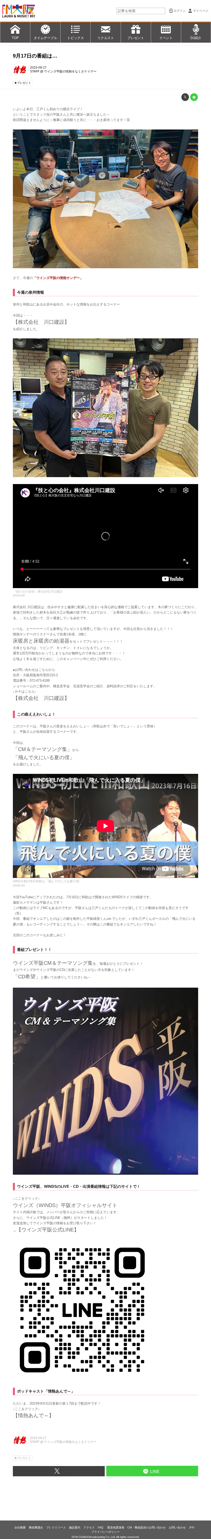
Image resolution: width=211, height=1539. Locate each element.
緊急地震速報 (115, 1527)
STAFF (34, 71)
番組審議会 (36, 1527)
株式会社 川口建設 (41, 698)
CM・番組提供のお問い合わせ (146, 1527)
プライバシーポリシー (105, 1531)
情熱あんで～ (33, 1415)
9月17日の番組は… (35, 56)
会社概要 (20, 1527)
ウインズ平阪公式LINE (47, 1229)
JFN (191, 1527)
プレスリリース (56, 1527)
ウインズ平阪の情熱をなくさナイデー (70, 71)
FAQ (101, 1527)
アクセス (89, 1527)
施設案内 (74, 1527)
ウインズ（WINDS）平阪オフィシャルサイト (65, 1205)
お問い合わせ (177, 1527)
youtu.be (19, 595)
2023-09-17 (38, 67)
